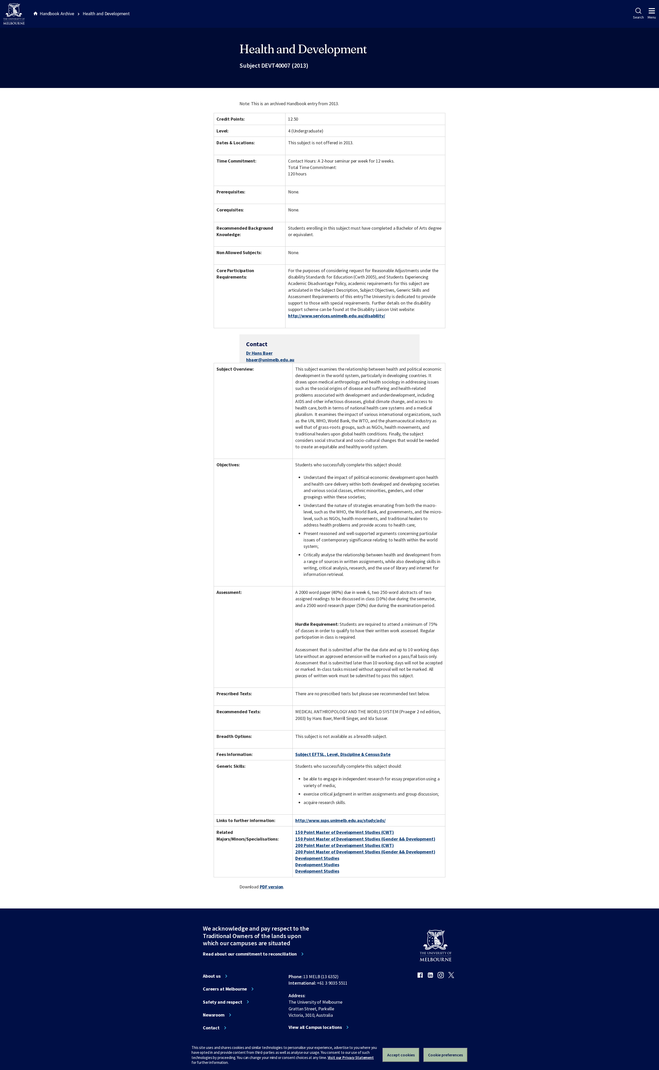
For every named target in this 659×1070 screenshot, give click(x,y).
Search (638, 17)
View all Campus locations (315, 1027)
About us (212, 976)
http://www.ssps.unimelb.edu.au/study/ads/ (340, 820)
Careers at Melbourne (225, 989)
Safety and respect (222, 1002)
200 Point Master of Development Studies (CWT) (344, 845)
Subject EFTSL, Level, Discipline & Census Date (343, 754)
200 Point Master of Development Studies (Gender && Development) (365, 852)
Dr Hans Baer (259, 353)
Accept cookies (401, 1054)
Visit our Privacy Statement (351, 1057)
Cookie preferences (445, 1054)
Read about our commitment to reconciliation (250, 954)
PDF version (271, 887)
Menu (652, 17)
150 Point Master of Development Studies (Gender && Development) (365, 839)
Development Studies (317, 858)
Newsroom (213, 1015)
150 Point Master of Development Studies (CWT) (344, 832)
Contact (211, 1028)
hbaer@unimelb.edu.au (270, 360)
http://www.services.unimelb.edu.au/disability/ (336, 316)
